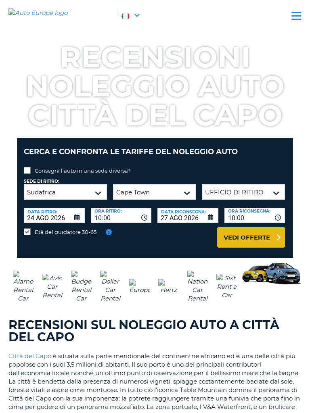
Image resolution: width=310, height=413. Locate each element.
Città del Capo (29, 356)
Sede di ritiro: (41, 181)
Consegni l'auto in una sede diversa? (82, 170)
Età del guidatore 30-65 (65, 232)
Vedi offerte (247, 237)
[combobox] (121, 215)
